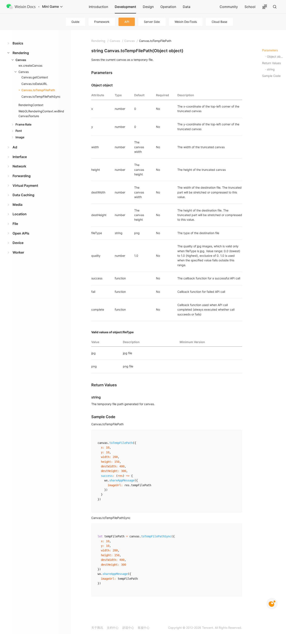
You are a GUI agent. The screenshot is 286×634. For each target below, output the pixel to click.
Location (20, 214)
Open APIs (21, 233)
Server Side (152, 21)
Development (125, 7)
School (250, 7)
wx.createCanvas (30, 65)
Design (148, 7)
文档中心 (113, 627)
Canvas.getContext (34, 77)
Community (229, 7)
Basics (18, 43)
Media (17, 204)
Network (19, 166)
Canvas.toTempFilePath (38, 90)
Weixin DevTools (186, 21)
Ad (15, 147)
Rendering (21, 53)
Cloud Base (219, 21)
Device (18, 243)
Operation (168, 7)
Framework (102, 21)
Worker (18, 252)
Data (186, 7)
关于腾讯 (97, 627)
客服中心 (143, 627)
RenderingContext (30, 105)
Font (18, 130)
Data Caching (23, 195)
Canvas (20, 60)
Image (19, 137)
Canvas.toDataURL (34, 84)
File (15, 224)
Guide (75, 21)
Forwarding (22, 176)
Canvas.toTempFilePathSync (41, 96)
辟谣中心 (128, 627)
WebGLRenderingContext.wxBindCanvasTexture (41, 113)
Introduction (98, 7)
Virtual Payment (25, 185)
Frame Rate (23, 124)
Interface (20, 157)
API (126, 21)
